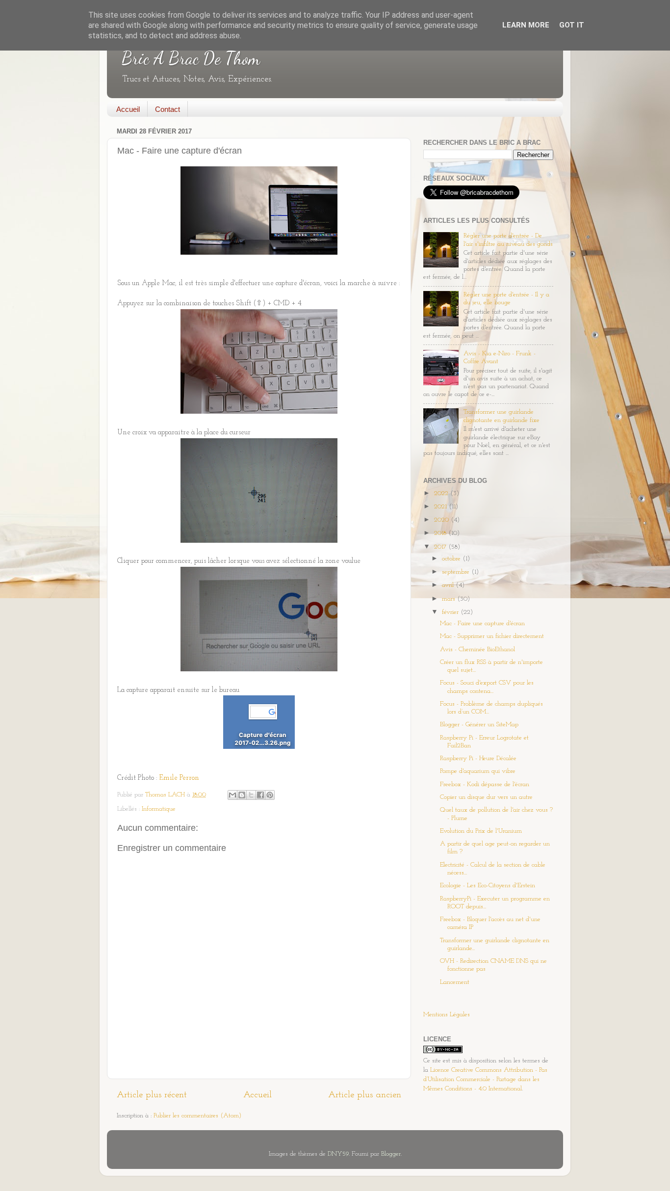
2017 (441, 547)
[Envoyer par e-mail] (232, 795)
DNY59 (338, 1154)
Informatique (159, 809)
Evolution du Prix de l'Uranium (481, 831)
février (451, 612)
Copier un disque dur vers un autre (486, 797)
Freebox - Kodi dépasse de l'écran (484, 784)
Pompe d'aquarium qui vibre (477, 771)
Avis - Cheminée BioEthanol (477, 649)
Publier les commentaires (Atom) (197, 1115)
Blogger (391, 1154)
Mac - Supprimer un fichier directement (492, 636)
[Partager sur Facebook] (260, 795)
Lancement (454, 982)
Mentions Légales (446, 1014)
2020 (442, 520)
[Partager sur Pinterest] (270, 795)
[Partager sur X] (251, 795)
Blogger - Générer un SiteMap (479, 724)
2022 (442, 493)
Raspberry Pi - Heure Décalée (478, 758)
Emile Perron (179, 778)
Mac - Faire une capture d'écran (482, 623)
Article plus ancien (364, 1095)
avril (449, 585)
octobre (452, 559)
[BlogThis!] (242, 795)
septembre (456, 572)
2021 (441, 506)
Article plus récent (152, 1095)
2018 (441, 533)
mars (449, 599)
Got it (571, 25)
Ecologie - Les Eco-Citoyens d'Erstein (487, 885)
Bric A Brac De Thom (191, 58)
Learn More (525, 25)
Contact (167, 109)
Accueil (128, 109)
